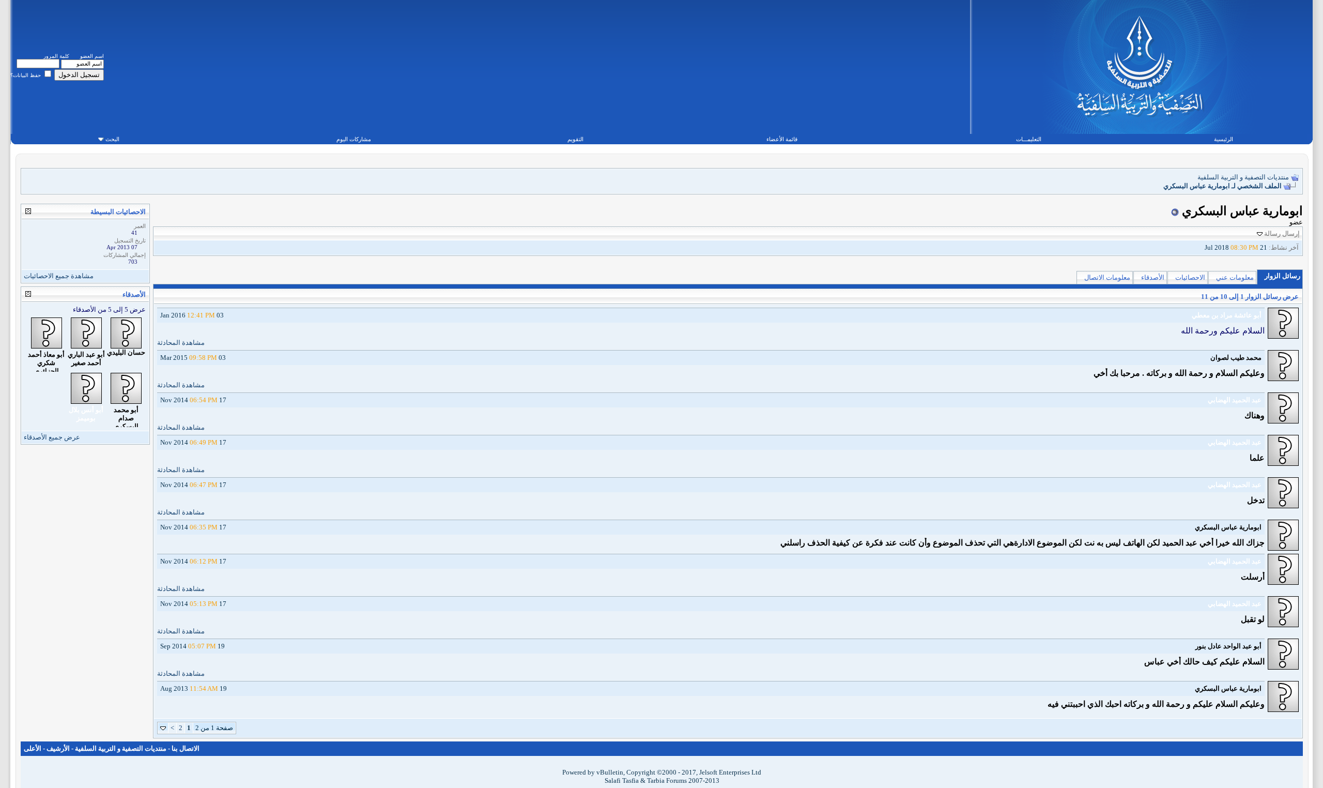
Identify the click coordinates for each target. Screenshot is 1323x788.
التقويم (575, 139)
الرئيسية (1223, 139)
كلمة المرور (56, 56)
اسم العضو (92, 56)
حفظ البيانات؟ (26, 75)
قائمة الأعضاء (781, 139)
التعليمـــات (1028, 139)
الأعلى (32, 748)
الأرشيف (58, 748)
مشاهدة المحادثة (181, 342)
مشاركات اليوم (353, 139)
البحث (112, 139)
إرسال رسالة (1282, 233)
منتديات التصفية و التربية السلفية (1243, 177)
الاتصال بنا (185, 748)
